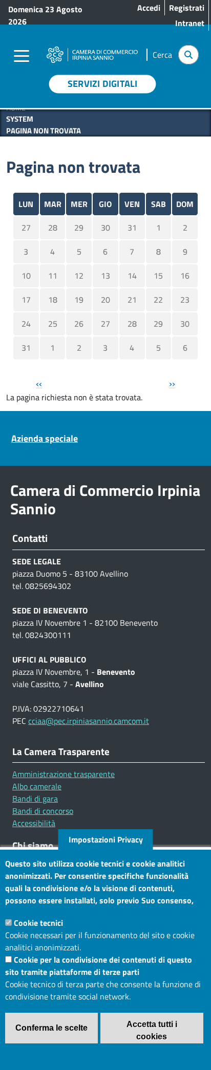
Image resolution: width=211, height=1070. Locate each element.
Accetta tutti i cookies (151, 1030)
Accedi (148, 8)
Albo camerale (36, 786)
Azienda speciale (44, 438)
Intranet (189, 23)
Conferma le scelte (51, 1027)
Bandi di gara (35, 798)
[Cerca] (188, 54)
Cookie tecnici (38, 923)
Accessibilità (33, 823)
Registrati (186, 8)
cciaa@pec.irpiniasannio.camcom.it (88, 721)
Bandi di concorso (42, 811)
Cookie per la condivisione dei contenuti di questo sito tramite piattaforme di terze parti (98, 965)
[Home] (92, 48)
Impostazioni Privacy (106, 839)
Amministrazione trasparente (63, 774)
